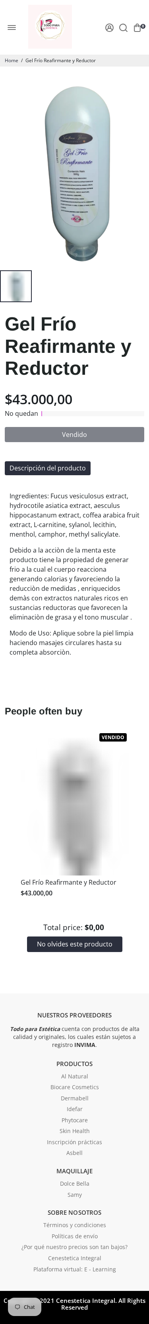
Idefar (75, 1109)
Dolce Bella (74, 1184)
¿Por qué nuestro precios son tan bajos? (74, 1247)
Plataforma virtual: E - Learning (74, 1270)
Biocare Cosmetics (74, 1087)
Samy (75, 1195)
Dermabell (75, 1099)
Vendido (74, 434)
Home (11, 60)
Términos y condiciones (74, 1225)
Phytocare (75, 1120)
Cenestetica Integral (74, 1258)
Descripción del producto (48, 468)
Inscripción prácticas (74, 1142)
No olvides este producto (74, 944)
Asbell (74, 1153)
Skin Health (75, 1131)
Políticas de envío (75, 1237)
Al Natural (74, 1077)
